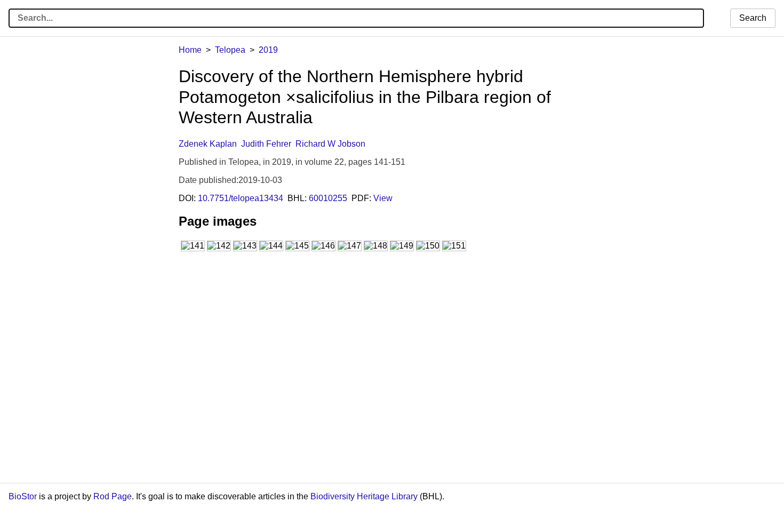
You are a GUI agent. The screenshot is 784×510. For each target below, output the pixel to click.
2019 (268, 49)
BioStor (23, 496)
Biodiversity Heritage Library (364, 496)
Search (752, 17)
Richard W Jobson (330, 143)
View (383, 198)
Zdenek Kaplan (208, 143)
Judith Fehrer (266, 143)
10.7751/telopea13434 (240, 198)
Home (190, 49)
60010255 (328, 198)
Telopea (230, 49)
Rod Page (112, 496)
